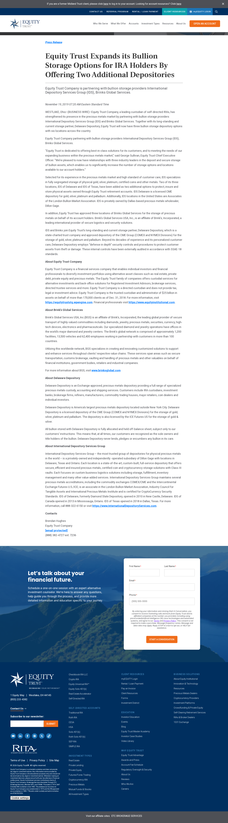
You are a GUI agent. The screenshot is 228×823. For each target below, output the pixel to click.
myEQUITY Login (129, 679)
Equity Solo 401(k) (78, 689)
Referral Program (117, 12)
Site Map (54, 760)
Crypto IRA (74, 679)
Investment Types (150, 23)
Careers (125, 789)
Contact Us (96, 12)
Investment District (130, 703)
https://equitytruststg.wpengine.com (69, 302)
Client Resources (174, 12)
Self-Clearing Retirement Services (190, 712)
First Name (135, 566)
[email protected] (56, 530)
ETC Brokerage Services (126, 815)
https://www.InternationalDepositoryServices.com (124, 505)
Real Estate (74, 760)
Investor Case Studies (131, 736)
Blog (123, 726)
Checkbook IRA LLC (78, 674)
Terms (156, 621)
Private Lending (76, 765)
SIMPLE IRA (74, 746)
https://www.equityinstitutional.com (152, 302)
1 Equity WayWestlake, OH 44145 (30, 695)
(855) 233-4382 (18, 699)
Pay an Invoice (128, 688)
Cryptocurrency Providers (186, 698)
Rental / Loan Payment (145, 12)
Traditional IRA (76, 712)
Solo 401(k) (74, 732)
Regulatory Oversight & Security (136, 769)
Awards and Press (130, 760)
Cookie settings (20, 797)
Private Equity (75, 770)
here (105, 3)
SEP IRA (72, 741)
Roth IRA (73, 717)
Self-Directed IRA (77, 698)
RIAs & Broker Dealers (184, 717)
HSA (71, 727)
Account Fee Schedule (132, 765)
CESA (71, 722)
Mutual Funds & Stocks (80, 789)
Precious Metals (77, 784)
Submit (51, 723)
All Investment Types (79, 794)
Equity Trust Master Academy (135, 731)
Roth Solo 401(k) (77, 737)
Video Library (127, 741)
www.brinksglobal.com (106, 370)
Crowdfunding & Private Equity (188, 707)
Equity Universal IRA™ (79, 684)
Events (124, 722)
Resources (179, 688)
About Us (181, 23)
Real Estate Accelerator (80, 694)
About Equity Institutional (186, 679)
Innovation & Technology (186, 683)
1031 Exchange (181, 722)
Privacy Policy (169, 621)
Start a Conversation (161, 639)
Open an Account (205, 23)
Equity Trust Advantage (132, 755)
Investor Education (130, 717)
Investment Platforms (184, 703)
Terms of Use (17, 760)
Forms (124, 698)
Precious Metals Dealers (185, 693)
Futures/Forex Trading (80, 775)
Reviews (125, 779)
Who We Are (127, 784)
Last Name (170, 566)
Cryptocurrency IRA (78, 779)
